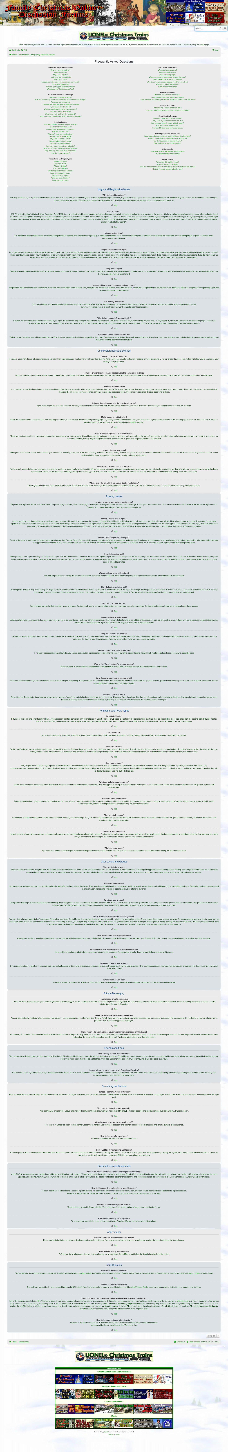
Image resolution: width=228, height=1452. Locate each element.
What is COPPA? (60, 72)
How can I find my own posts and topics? (167, 128)
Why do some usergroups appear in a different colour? (167, 82)
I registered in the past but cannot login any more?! (60, 82)
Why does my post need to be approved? (60, 151)
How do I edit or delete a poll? (60, 136)
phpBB (132, 422)
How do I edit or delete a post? (60, 127)
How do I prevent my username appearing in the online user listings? (60, 99)
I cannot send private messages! (167, 95)
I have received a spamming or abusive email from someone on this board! (168, 99)
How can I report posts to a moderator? (60, 146)
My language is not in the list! (60, 107)
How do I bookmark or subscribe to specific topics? (167, 138)
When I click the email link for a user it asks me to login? (60, 116)
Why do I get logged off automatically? (60, 87)
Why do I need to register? (60, 70)
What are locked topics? (60, 178)
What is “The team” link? (167, 87)
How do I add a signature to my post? (60, 129)
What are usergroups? (167, 75)
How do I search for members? (167, 125)
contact (202, 45)
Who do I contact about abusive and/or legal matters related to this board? (167, 167)
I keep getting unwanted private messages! (167, 97)
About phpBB (194, 1273)
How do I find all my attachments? (167, 154)
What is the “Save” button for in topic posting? (60, 148)
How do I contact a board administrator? (167, 169)
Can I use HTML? (60, 164)
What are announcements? (60, 173)
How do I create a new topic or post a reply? (60, 124)
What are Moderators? (167, 72)
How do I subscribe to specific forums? (167, 141)
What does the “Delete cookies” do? (60, 89)
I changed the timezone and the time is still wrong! (60, 104)
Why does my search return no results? (168, 121)
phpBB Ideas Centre (139, 1287)
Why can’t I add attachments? (60, 141)
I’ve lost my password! (60, 84)
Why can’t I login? (60, 79)
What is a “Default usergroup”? (167, 84)
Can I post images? (60, 168)
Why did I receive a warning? (60, 143)
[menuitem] (24, 50)
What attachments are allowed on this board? (167, 151)
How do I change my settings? (60, 97)
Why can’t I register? (60, 75)
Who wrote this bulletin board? (167, 162)
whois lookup (182, 1301)
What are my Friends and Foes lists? (167, 108)
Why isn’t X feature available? (167, 164)
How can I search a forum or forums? (167, 118)
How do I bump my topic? (60, 153)
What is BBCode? (60, 161)
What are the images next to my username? (60, 109)
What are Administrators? (167, 70)
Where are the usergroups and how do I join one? (167, 77)
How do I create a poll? (60, 132)
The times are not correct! (60, 102)
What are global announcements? (60, 171)
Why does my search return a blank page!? (167, 123)
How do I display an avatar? (60, 111)
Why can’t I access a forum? (60, 139)
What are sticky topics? (60, 175)
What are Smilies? (60, 166)
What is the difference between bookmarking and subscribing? (167, 136)
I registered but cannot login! (60, 77)
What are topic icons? (60, 180)
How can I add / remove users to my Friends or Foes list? (167, 110)
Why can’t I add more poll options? (60, 134)
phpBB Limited (84, 1273)
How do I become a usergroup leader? (167, 79)
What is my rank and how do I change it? (60, 114)
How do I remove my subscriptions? (167, 143)
